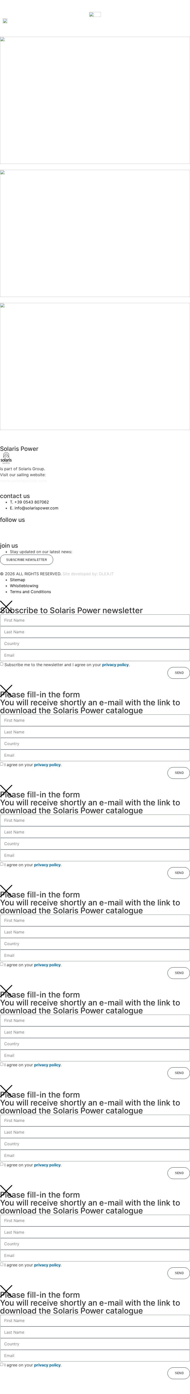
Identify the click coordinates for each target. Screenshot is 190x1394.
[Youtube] (148, 529)
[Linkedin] (101, 529)
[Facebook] (54, 529)
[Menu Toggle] (95, 8)
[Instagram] (6, 529)
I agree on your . (33, 764)
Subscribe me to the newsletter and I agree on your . (67, 664)
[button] (30, 21)
